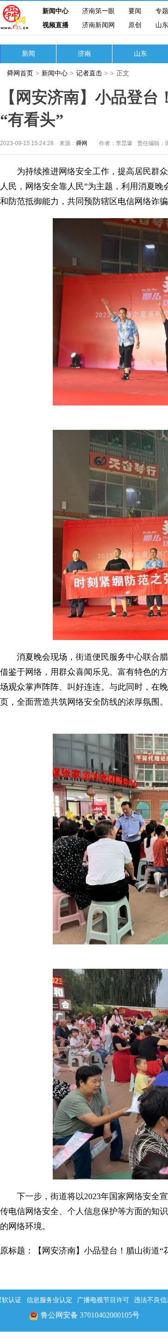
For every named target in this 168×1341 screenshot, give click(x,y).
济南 (84, 53)
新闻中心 (55, 11)
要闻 (134, 11)
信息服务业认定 (49, 1300)
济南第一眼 (98, 11)
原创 (134, 25)
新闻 (28, 53)
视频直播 (55, 25)
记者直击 (89, 73)
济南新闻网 (98, 25)
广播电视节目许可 (103, 1300)
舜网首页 (20, 73)
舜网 (81, 143)
